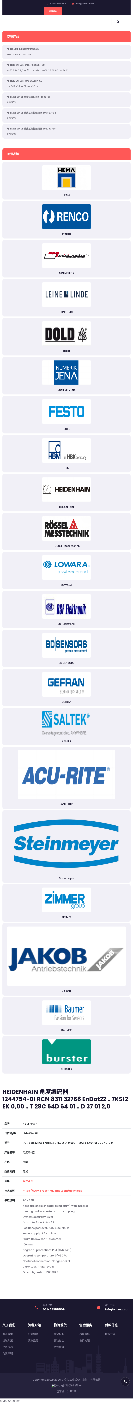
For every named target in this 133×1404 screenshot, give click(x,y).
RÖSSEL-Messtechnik (66, 546)
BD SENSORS (66, 663)
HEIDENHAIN (66, 507)
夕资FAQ (7, 1347)
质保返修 (84, 1334)
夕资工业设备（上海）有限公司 (82, 1380)
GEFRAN (67, 702)
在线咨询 (53, 11)
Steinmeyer (66, 878)
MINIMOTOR (66, 273)
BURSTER (66, 1069)
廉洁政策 (7, 1334)
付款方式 (110, 1334)
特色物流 (59, 1347)
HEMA (66, 195)
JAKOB (66, 991)
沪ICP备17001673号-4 (68, 1385)
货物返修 (33, 1340)
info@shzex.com (85, 3)
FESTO (67, 429)
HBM (66, 468)
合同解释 (33, 1334)
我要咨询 (28, 1181)
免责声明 (7, 1353)
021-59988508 (57, 3)
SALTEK (66, 741)
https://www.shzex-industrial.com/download (52, 1191)
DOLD (66, 351)
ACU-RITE (66, 804)
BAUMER (66, 1030)
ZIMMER (66, 917)
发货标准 (59, 1334)
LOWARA (66, 585)
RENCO (66, 234)
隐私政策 (7, 1340)
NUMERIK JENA (66, 390)
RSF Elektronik (66, 624)
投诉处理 (84, 1340)
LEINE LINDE (66, 312)
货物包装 (59, 1340)
